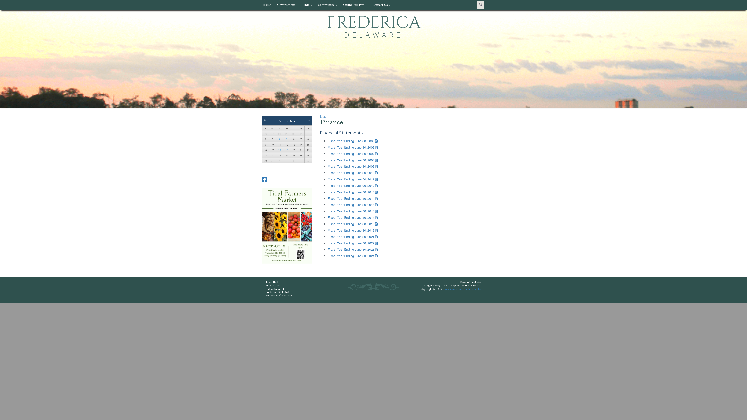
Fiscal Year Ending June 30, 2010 (351, 173)
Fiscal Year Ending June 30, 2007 (351, 153)
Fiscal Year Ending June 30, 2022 (351, 243)
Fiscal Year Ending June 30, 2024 (351, 256)
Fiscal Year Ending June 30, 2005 (351, 141)
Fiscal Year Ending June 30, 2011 (351, 179)
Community (326, 5)
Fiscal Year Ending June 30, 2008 (351, 160)
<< (264, 120)
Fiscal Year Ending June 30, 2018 (351, 224)
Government (286, 5)
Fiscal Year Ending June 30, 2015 (351, 204)
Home (267, 5)
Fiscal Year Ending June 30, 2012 (351, 185)
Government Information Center (462, 288)
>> (308, 120)
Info (307, 5)
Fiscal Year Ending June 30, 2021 (351, 236)
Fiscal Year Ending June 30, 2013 (351, 192)
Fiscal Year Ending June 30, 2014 (351, 198)
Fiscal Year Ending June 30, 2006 (351, 147)
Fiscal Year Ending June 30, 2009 (351, 166)
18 (279, 150)
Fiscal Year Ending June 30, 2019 (351, 230)
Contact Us (380, 5)
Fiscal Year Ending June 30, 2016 (351, 211)
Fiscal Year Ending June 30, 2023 (351, 249)
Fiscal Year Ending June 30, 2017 (351, 217)
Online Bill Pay (354, 5)
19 (286, 150)
